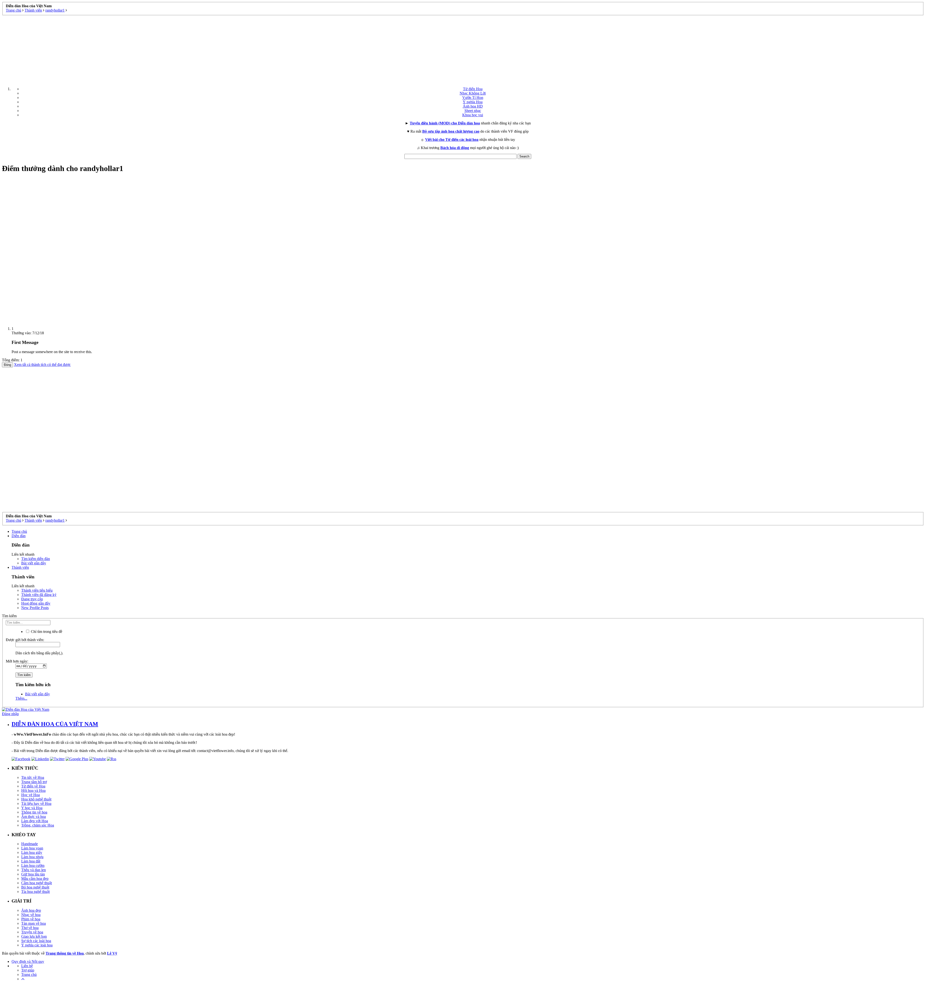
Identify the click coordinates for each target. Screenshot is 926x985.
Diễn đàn (19, 536)
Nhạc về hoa (31, 915)
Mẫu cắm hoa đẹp (34, 878)
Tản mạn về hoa (33, 923)
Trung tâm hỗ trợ (34, 782)
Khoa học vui (472, 115)
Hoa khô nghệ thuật (36, 799)
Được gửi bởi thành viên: (25, 640)
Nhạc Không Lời (473, 93)
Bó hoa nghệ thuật (35, 887)
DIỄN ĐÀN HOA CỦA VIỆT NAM (55, 724)
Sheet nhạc (472, 111)
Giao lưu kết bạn (34, 936)
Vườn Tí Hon (472, 98)
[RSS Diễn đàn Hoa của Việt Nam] (111, 759)
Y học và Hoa (31, 808)
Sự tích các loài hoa (36, 941)
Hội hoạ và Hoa (33, 790)
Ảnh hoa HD (473, 106)
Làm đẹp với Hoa (34, 821)
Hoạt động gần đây (35, 603)
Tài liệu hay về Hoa (36, 803)
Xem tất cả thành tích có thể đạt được (42, 365)
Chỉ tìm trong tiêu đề (46, 631)
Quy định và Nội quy (28, 961)
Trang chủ (19, 531)
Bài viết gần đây (33, 563)
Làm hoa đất (30, 861)
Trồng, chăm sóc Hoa (37, 825)
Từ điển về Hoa (33, 786)
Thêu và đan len (33, 870)
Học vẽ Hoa (30, 795)
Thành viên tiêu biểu (37, 590)
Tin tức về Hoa (32, 777)
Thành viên (20, 567)
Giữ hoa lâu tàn (33, 874)
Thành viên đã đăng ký (38, 595)
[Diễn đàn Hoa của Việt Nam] (25, 709)
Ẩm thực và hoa (33, 816)
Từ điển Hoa (473, 89)
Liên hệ (27, 966)
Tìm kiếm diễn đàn (35, 559)
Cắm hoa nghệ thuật (36, 883)
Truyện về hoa (32, 932)
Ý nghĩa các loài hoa (37, 945)
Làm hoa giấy (31, 852)
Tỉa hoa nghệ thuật (35, 891)
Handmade (29, 844)
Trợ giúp (27, 970)
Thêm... (21, 698)
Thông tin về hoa (34, 812)
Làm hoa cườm (32, 865)
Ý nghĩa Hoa (473, 102)
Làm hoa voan (32, 848)
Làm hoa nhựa (32, 857)
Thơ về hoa (30, 928)
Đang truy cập (32, 599)
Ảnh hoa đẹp (31, 910)
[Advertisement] (463, 49)
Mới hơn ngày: (17, 661)
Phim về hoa (30, 919)
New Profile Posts (35, 608)
